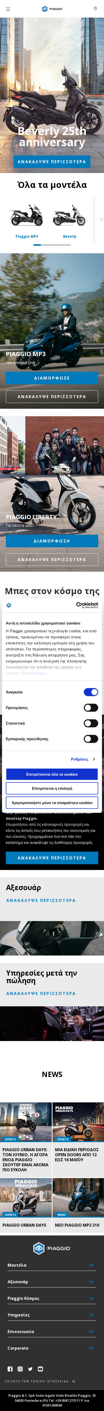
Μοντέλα (17, 1265)
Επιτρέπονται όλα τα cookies (52, 774)
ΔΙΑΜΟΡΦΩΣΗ (52, 541)
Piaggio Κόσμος (23, 1298)
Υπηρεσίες (19, 1314)
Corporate (18, 1348)
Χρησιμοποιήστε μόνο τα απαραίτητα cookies (52, 802)
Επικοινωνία (21, 1331)
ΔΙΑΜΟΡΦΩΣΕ (52, 378)
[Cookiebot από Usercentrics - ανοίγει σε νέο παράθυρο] (76, 605)
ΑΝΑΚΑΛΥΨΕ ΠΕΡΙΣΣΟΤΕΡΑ (52, 161)
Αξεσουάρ (18, 1281)
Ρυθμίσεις (80, 759)
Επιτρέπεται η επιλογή (52, 788)
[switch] (91, 707)
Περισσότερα (34, 673)
